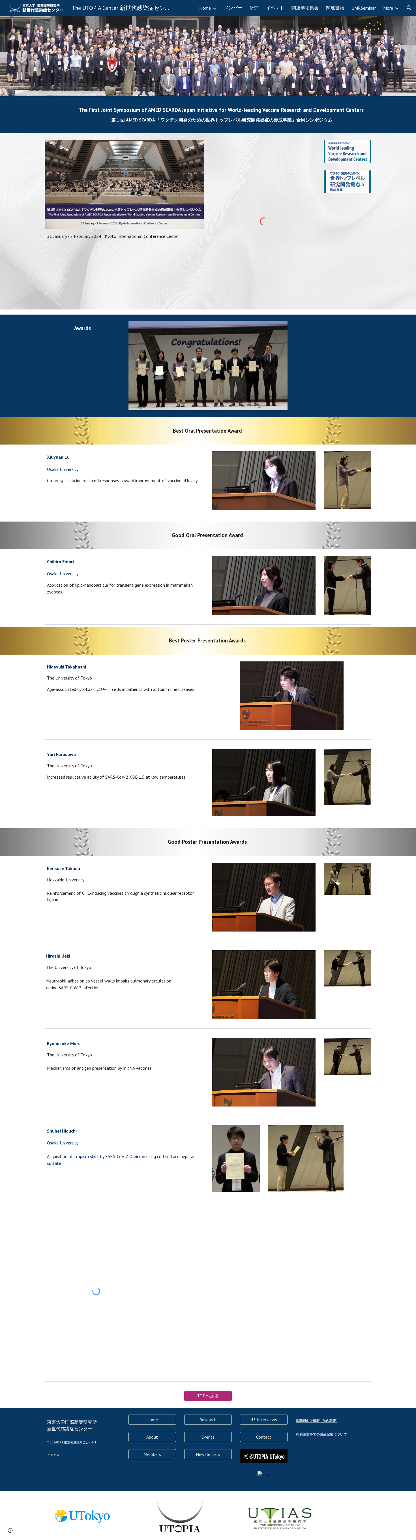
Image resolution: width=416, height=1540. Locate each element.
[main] (221, 115)
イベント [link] (275, 7)
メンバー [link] (233, 7)
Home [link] (205, 8)
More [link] (388, 8)
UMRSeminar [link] (363, 8)
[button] (409, 8)
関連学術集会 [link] (305, 7)
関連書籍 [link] (335, 7)
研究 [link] (254, 7)
